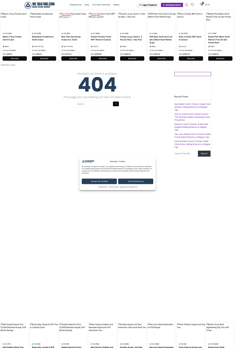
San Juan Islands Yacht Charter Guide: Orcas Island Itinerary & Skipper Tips (192, 136)
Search (204, 153)
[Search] (116, 104)
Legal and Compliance (128, 187)
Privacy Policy (114, 187)
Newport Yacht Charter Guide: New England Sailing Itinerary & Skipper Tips (191, 127)
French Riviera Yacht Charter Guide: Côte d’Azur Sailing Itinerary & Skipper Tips (192, 144)
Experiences (76, 4)
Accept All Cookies (99, 181)
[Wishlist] (192, 5)
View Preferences (136, 181)
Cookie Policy (102, 187)
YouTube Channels (101, 4)
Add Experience (173, 5)
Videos (116, 4)
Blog (87, 4)
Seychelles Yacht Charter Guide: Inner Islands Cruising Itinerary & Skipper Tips (192, 107)
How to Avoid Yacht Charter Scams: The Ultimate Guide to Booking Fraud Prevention (192, 117)
